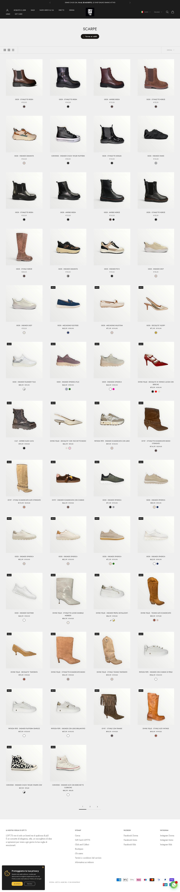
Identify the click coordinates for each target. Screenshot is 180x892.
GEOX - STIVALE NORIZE (24, 269)
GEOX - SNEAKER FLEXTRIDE (24, 613)
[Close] (43, 867)
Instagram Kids (166, 844)
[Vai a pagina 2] (97, 806)
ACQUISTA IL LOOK (20, 10)
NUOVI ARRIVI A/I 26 (47, 10)
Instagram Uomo (166, 840)
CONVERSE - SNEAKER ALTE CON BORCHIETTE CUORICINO (68, 786)
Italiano (157, 12)
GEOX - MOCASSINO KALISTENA (112, 325)
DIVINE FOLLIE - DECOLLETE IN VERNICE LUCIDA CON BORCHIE (156, 383)
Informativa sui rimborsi (84, 862)
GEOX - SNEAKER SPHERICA (112, 500)
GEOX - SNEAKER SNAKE (156, 156)
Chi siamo (79, 853)
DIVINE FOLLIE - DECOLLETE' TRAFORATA (24, 672)
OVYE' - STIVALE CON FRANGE (112, 728)
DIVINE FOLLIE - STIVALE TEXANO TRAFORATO (112, 672)
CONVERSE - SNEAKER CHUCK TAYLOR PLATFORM (68, 156)
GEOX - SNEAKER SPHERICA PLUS (68, 382)
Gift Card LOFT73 (82, 840)
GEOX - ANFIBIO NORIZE (112, 212)
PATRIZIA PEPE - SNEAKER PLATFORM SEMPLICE (24, 728)
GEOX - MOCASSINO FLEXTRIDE (68, 325)
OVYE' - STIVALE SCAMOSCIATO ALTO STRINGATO (24, 500)
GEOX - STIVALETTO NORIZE (156, 99)
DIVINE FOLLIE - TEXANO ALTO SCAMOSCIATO (156, 613)
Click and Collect (82, 844)
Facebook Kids (130, 844)
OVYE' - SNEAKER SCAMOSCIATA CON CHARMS (68, 500)
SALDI (33, 10)
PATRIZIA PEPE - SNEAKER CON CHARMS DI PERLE (156, 672)
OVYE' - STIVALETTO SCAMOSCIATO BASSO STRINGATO (156, 442)
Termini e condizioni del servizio (88, 857)
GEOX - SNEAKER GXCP (156, 269)
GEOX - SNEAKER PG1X (112, 269)
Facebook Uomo (130, 840)
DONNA (71, 10)
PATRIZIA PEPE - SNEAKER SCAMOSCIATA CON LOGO (112, 441)
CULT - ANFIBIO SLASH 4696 (24, 441)
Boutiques (79, 849)
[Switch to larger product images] (5, 50)
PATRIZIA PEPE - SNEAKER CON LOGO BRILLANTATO (68, 728)
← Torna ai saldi (90, 36)
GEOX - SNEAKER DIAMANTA (24, 156)
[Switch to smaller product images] (9, 50)
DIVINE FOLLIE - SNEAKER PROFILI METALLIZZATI (112, 613)
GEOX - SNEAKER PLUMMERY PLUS (24, 382)
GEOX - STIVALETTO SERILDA (111, 156)
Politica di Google (35, 879)
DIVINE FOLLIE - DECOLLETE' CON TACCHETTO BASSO (68, 441)
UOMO (8, 14)
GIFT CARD (18, 14)
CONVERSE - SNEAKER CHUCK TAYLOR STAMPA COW (24, 785)
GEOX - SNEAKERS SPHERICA (112, 382)
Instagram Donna (167, 835)
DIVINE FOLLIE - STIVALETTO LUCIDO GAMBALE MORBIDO (68, 614)
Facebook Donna (131, 835)
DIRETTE (61, 10)
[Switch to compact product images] (13, 50)
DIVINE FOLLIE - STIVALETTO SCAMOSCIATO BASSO (68, 672)
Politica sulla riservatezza (20, 879)
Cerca (77, 835)
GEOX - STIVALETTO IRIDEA (24, 99)
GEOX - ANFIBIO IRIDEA (112, 99)
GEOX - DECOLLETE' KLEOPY (156, 325)
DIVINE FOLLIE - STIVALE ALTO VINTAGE (156, 728)
